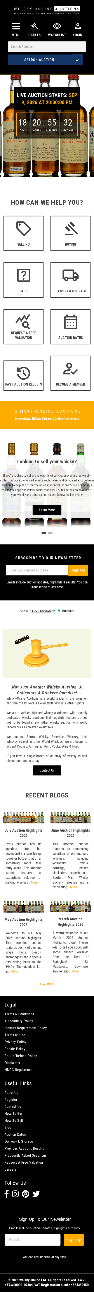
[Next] (85, 486)
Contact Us (13, 1107)
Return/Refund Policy (21, 1056)
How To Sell (14, 1121)
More (34, 882)
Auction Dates (15, 1134)
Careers (10, 1169)
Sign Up (78, 570)
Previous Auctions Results (24, 1148)
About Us (11, 1093)
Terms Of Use (15, 1035)
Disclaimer (13, 1063)
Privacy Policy (15, 1042)
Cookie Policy (15, 1049)
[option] (47, 122)
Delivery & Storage (19, 1141)
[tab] (44, 533)
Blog (8, 1127)
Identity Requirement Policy (26, 1028)
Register (11, 1100)
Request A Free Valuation (24, 1162)
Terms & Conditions (19, 1014)
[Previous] (8, 486)
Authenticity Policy (19, 1021)
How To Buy (14, 1114)
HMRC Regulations (19, 1070)
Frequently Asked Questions (26, 1155)
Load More (47, 984)
